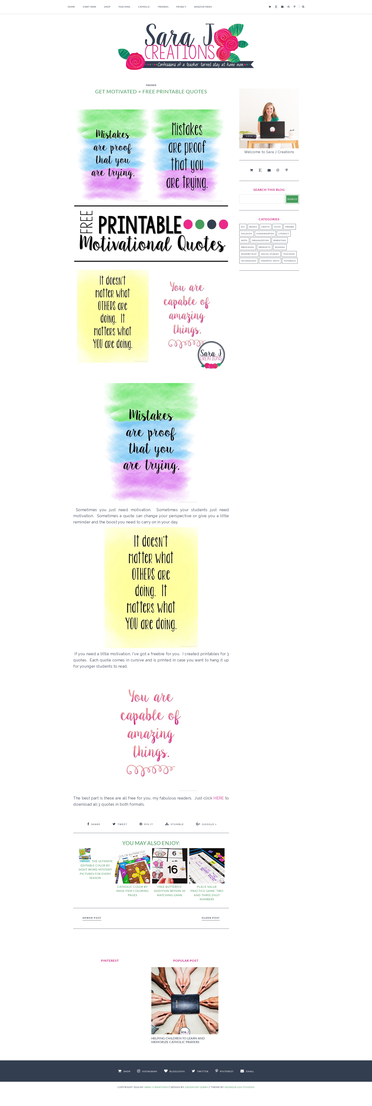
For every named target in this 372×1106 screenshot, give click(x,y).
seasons (280, 247)
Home (71, 6)
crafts (265, 227)
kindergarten (265, 233)
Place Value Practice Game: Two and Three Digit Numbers (206, 893)
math (244, 240)
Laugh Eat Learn (196, 1087)
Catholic (144, 6)
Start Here (89, 6)
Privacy (181, 6)
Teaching (124, 6)
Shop (107, 6)
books (253, 227)
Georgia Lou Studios (239, 1087)
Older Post (211, 917)
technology (248, 261)
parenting (279, 240)
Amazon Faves (203, 6)
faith (277, 227)
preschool (247, 247)
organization (260, 240)
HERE (219, 798)
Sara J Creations (156, 1087)
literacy (283, 233)
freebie (151, 85)
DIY (243, 227)
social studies (270, 254)
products (264, 247)
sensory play (249, 254)
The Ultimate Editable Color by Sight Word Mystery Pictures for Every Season (96, 869)
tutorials (290, 261)
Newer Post (92, 917)
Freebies (163, 6)
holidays (246, 233)
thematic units (270, 261)
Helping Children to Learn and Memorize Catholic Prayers (178, 1040)
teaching (289, 254)
